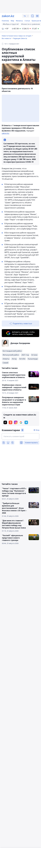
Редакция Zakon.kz (20, 38)
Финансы (19, 21)
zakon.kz (5, 133)
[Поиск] (32, 16)
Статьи (27, 21)
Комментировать (31, 443)
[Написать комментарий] (20, 436)
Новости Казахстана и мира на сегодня (16, 36)
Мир (12, 21)
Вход (37, 430)
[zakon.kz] (8, 16)
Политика (5, 21)
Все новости (6, 38)
